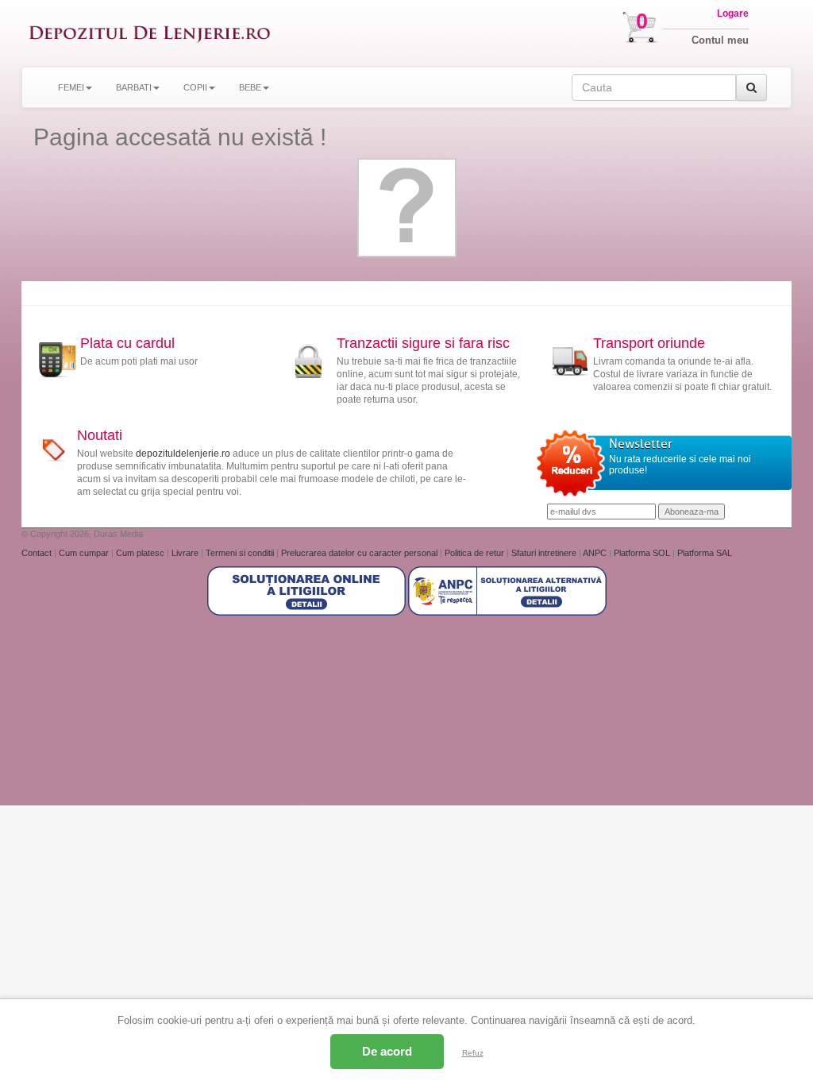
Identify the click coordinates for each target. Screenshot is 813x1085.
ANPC (595, 553)
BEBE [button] (250, 87)
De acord (387, 1051)
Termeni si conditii (241, 553)
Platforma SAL (704, 553)
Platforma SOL (642, 553)
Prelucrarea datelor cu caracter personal (360, 553)
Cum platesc (141, 553)
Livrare (186, 553)
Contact (37, 553)
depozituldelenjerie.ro (183, 453)
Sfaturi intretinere (545, 553)
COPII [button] (195, 87)
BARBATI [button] (134, 87)
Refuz (473, 1052)
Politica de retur (476, 553)
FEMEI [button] (71, 87)
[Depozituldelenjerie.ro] (149, 33)
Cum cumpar (85, 553)
